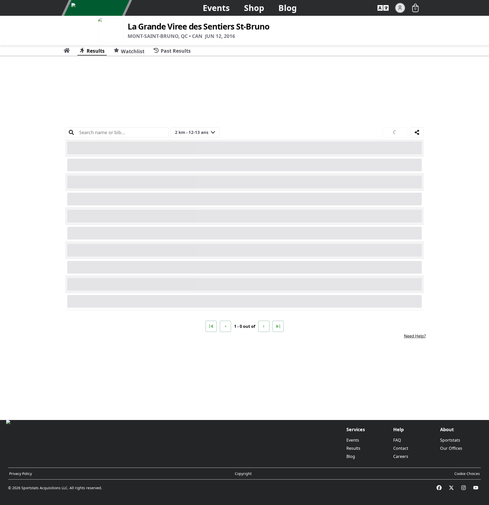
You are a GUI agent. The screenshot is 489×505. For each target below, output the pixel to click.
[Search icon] (71, 132)
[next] (263, 326)
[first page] (211, 326)
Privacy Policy (20, 473)
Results (353, 448)
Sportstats (450, 440)
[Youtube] (476, 488)
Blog (287, 7)
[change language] (383, 7)
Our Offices (451, 448)
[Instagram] (463, 488)
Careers (400, 456)
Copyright (243, 473)
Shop (254, 7)
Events (216, 7)
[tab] (66, 50)
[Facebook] (439, 488)
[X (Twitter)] (451, 488)
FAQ (397, 440)
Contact (400, 448)
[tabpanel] (244, 236)
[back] (225, 326)
